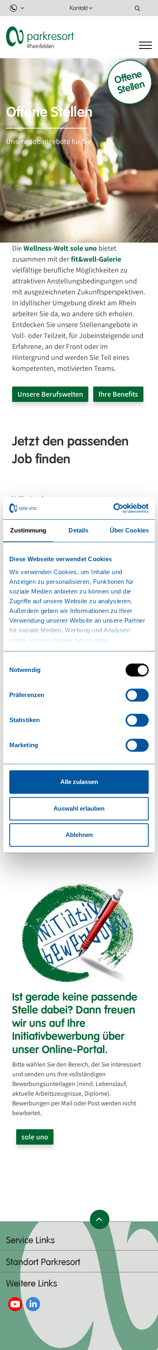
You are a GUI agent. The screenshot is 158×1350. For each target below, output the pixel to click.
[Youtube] (15, 1304)
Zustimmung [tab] (28, 530)
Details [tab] (78, 530)
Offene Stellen (129, 82)
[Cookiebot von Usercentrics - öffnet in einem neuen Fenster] (114, 508)
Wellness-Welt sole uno (60, 248)
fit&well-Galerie (96, 259)
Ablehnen (79, 834)
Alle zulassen (79, 781)
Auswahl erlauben (79, 808)
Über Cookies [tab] (129, 530)
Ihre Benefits (118, 394)
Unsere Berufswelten (50, 394)
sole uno (34, 1136)
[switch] (137, 695)
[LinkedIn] (33, 1304)
